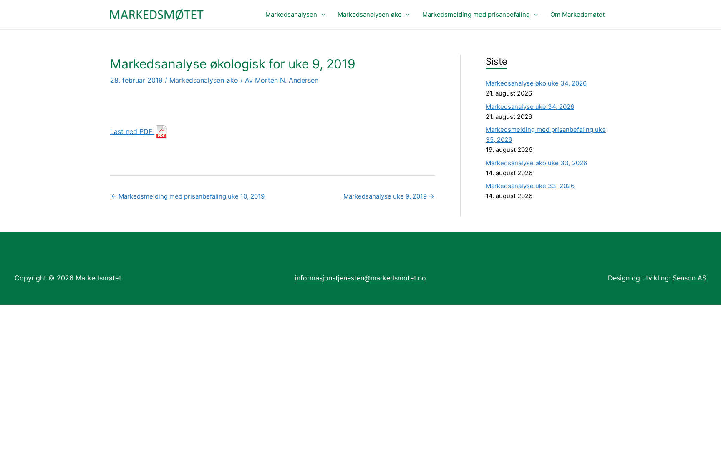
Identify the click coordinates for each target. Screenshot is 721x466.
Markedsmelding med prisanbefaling (476, 14)
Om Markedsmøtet (577, 14)
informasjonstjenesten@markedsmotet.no (360, 278)
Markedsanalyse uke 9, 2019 (388, 196)
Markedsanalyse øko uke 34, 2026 (536, 83)
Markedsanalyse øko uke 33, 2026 (536, 163)
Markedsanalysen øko (370, 14)
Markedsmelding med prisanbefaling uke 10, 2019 (188, 196)
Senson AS (689, 278)
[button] (321, 14)
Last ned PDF (132, 131)
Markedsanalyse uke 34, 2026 (530, 107)
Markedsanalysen (291, 14)
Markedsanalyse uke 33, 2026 (530, 186)
